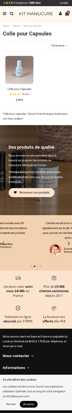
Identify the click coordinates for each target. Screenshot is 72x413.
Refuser (11, 404)
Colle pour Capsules (19, 89)
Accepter (28, 404)
